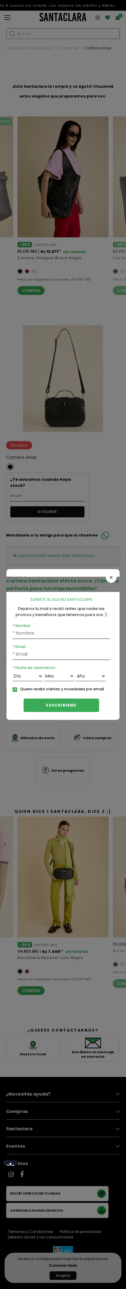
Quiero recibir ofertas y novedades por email (62, 689)
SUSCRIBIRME (61, 705)
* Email (19, 646)
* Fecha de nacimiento (34, 667)
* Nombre (21, 625)
